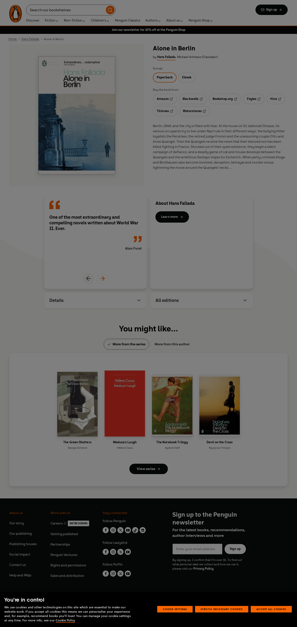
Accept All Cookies (271, 609)
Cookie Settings (175, 609)
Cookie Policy (65, 620)
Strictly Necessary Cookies (222, 609)
